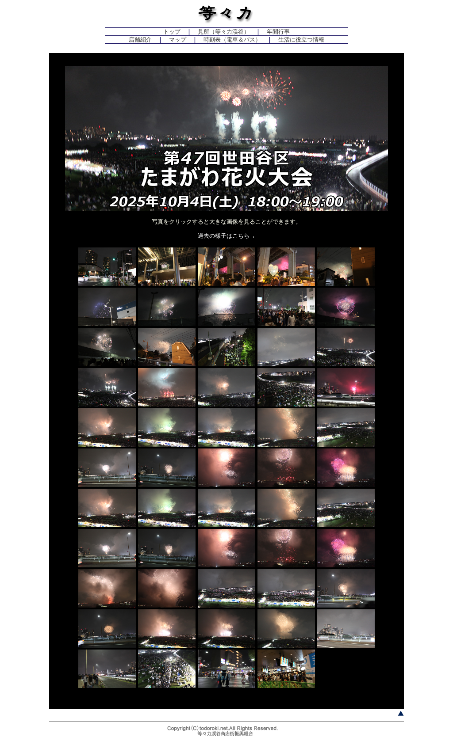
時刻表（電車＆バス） (232, 39)
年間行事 (278, 31)
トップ (171, 31)
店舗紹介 (140, 39)
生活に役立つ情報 (301, 39)
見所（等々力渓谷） (224, 31)
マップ (177, 39)
